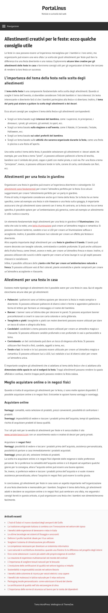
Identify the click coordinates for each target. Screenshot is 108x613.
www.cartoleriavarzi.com (16, 434)
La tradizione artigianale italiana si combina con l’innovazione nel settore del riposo (46, 526)
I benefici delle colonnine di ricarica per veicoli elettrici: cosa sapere (38, 573)
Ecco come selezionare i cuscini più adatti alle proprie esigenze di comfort (41, 553)
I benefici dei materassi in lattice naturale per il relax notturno (36, 577)
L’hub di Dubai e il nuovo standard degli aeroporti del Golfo (35, 522)
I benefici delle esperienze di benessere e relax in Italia (32, 530)
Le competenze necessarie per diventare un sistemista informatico (38, 546)
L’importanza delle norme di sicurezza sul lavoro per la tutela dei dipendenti (43, 589)
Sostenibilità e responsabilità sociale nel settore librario (33, 569)
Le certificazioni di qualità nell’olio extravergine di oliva (33, 585)
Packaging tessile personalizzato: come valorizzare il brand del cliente (40, 581)
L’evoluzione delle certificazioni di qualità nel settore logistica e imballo (40, 565)
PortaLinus (54, 8)
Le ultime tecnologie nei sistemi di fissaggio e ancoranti (33, 534)
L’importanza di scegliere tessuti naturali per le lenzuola (34, 561)
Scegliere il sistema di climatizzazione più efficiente (31, 542)
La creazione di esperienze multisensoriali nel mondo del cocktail (37, 557)
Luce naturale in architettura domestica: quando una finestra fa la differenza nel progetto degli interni (55, 550)
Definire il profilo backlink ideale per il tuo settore (30, 538)
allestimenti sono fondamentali (20, 188)
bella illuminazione (41, 225)
